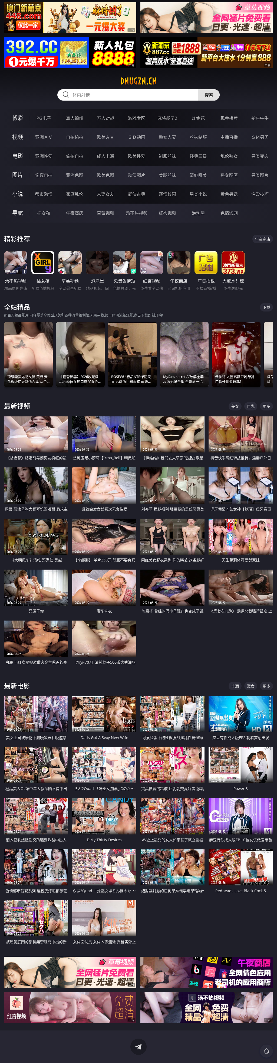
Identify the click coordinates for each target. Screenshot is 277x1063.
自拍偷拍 (74, 137)
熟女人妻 (167, 137)
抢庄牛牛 (260, 118)
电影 (17, 156)
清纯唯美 (198, 175)
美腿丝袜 (167, 175)
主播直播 (229, 137)
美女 (235, 406)
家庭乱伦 (74, 194)
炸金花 (198, 118)
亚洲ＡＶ (43, 137)
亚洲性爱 (43, 156)
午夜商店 (74, 213)
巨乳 (251, 406)
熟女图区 (229, 175)
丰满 (235, 686)
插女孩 (43, 213)
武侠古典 (136, 194)
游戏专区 (136, 118)
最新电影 (17, 685)
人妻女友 (105, 194)
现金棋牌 (229, 118)
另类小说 (198, 194)
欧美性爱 (136, 156)
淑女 (251, 686)
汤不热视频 (136, 213)
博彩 (17, 118)
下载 (266, 307)
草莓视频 (105, 213)
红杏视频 (167, 213)
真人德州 (74, 118)
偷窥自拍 (43, 175)
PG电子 (44, 118)
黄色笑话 (229, 194)
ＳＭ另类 (260, 137)
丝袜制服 (198, 137)
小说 (17, 194)
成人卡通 (105, 156)
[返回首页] (266, 1051)
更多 (266, 406)
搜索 (209, 95)
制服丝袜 (167, 156)
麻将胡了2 (167, 118)
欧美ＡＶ (105, 137)
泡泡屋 (198, 213)
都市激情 (43, 194)
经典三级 (198, 156)
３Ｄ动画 (136, 137)
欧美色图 (105, 175)
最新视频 (17, 406)
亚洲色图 (74, 175)
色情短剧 (229, 213)
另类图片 (260, 175)
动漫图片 (136, 175)
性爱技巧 (260, 194)
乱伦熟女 (229, 156)
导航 (17, 213)
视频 (17, 137)
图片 (17, 175)
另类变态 (260, 156)
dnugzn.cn (138, 81)
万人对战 (105, 118)
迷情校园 (167, 194)
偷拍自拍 (74, 156)
